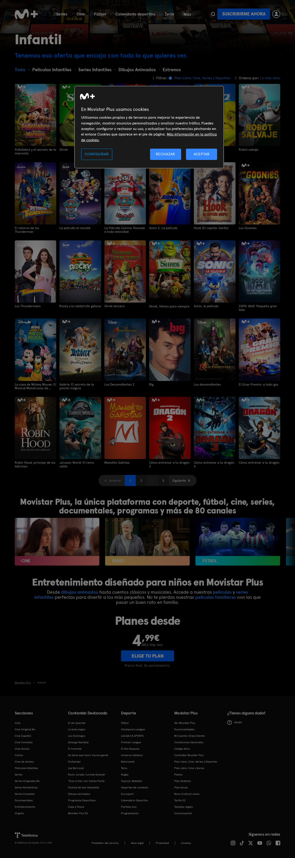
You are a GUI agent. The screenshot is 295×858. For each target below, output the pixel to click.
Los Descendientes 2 (119, 384)
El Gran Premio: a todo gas (258, 384)
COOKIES (186, 843)
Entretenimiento (25, 806)
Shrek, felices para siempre (169, 306)
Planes (178, 774)
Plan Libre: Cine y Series (189, 768)
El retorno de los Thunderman (27, 229)
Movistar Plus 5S (78, 813)
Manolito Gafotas (117, 462)
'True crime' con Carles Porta (86, 781)
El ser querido (77, 723)
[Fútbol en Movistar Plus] (237, 541)
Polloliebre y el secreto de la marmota (35, 151)
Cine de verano (24, 761)
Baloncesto (128, 761)
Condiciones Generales (188, 742)
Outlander (74, 761)
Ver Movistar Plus (184, 723)
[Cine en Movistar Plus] (57, 541)
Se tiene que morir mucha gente (88, 755)
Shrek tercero (114, 306)
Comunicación (183, 813)
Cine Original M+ (25, 729)
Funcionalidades (184, 729)
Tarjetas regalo (183, 806)
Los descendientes (207, 384)
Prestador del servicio (105, 843)
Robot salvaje (248, 149)
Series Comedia (24, 794)
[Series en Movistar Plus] (147, 541)
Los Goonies (248, 228)
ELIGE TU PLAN (148, 656)
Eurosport (127, 794)
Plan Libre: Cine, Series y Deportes (195, 761)
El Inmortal (75, 748)
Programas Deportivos (82, 800)
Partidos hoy (128, 806)
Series (61, 14)
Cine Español (23, 735)
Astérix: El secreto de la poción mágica (76, 386)
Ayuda (238, 722)
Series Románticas (26, 787)
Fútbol (100, 14)
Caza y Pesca (76, 806)
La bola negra (76, 729)
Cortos (19, 755)
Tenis (169, 14)
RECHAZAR (165, 154)
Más (187, 14)
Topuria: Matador (131, 781)
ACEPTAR (202, 154)
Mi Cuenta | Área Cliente (189, 735)
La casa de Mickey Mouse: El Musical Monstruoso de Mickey (35, 386)
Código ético (182, 748)
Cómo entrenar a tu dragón (259, 462)
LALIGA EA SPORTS (132, 735)
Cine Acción (22, 748)
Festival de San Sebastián (83, 787)
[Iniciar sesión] (276, 14)
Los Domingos (76, 735)
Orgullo (19, 813)
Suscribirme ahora (244, 14)
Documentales (24, 800)
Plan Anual (181, 787)
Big (151, 384)
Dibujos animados (79, 794)
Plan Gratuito (182, 781)
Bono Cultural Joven (187, 794)
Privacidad (162, 843)
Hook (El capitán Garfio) (211, 228)
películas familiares (215, 597)
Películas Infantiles (26, 768)
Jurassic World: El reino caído (76, 464)
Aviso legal (137, 843)
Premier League (131, 742)
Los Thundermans (28, 306)
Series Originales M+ (27, 781)
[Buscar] (213, 14)
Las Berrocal (76, 768)
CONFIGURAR (97, 154)
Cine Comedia (23, 742)
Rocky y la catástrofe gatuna (80, 306)
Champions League (133, 729)
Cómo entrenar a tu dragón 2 (169, 464)
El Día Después (130, 748)
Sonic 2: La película (163, 228)
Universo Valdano (132, 755)
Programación (130, 813)
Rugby (124, 774)
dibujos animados (79, 592)
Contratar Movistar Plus (189, 755)
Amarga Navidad (78, 742)
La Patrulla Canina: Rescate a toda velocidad (124, 229)
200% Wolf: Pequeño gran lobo (258, 308)
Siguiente (179, 480)
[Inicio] (26, 14)
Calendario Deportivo (134, 800)
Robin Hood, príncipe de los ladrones (35, 464)
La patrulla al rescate (75, 228)
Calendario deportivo (135, 14)
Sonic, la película (206, 306)
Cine (81, 14)
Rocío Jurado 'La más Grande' (87, 774)
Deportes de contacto (134, 787)
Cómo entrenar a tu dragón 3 (214, 464)
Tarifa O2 (180, 800)
